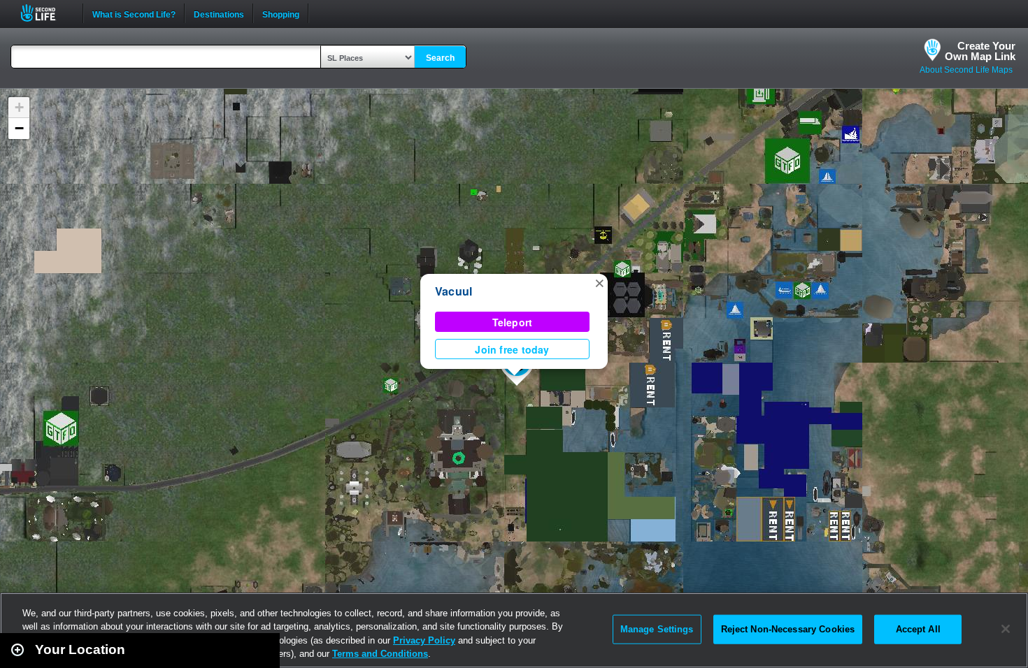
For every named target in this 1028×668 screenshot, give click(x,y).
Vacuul (453, 291)
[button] (599, 282)
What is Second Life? (134, 13)
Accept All (918, 629)
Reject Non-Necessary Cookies (788, 629)
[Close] (1005, 628)
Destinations (219, 13)
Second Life (46, 12)
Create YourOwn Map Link (980, 51)
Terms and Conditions (380, 653)
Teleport (512, 322)
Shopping (280, 13)
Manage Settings (657, 629)
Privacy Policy (424, 640)
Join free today (512, 349)
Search (440, 58)
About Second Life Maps (966, 70)
